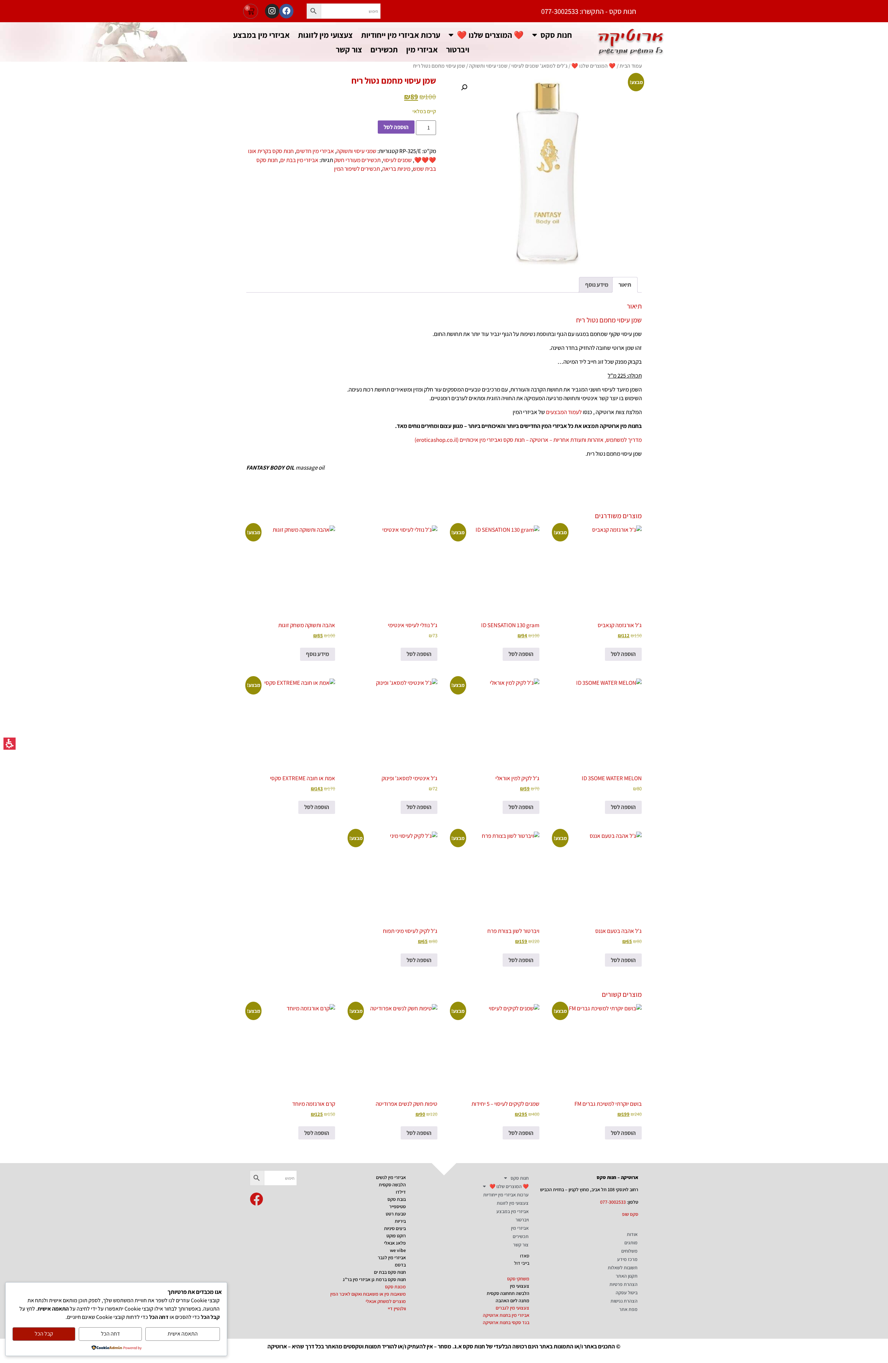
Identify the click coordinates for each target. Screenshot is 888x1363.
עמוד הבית (631, 65)
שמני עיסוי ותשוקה (488, 65)
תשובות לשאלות (623, 1267)
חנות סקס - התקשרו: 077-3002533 (588, 11)
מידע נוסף (317, 654)
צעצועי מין (519, 1286)
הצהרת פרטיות (623, 1284)
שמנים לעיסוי (397, 160)
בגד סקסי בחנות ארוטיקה (506, 1322)
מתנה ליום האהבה (512, 1300)
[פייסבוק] (286, 11)
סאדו (524, 1256)
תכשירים (384, 49)
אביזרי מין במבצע (261, 35)
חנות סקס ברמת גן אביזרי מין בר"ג (374, 1279)
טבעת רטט (396, 1214)
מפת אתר (628, 1309)
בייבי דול (521, 1263)
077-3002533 (613, 1202)
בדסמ (400, 1265)
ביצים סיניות (395, 1228)
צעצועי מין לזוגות (325, 35)
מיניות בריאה (396, 169)
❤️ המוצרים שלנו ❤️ (490, 35)
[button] (314, 11)
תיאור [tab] (624, 284)
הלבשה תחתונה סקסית (508, 1293)
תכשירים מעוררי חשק (357, 160)
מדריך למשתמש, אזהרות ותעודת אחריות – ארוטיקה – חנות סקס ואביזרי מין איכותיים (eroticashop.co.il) (528, 440)
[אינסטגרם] (272, 11)
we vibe (398, 1250)
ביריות (400, 1221)
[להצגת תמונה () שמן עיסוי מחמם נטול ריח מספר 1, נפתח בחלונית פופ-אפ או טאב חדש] (547, 170)
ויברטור (457, 49)
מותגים (631, 1242)
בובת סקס (396, 1199)
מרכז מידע (627, 1259)
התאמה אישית (183, 1333)
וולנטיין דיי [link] (397, 1308)
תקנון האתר (627, 1276)
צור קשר (349, 49)
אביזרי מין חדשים (315, 151)
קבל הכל (44, 1333)
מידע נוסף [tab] (596, 284)
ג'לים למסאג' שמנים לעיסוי (539, 65)
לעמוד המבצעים (564, 412)
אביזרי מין (422, 49)
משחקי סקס (518, 1279)
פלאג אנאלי (395, 1243)
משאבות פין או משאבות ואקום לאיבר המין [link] (368, 1294)
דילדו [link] (401, 1192)
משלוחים (629, 1251)
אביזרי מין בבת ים (299, 160)
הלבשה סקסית (392, 1184)
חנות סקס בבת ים (390, 1272)
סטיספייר (397, 1206)
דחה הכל (110, 1333)
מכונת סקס (395, 1287)
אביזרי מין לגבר (392, 1257)
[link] (256, 1199)
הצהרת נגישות (624, 1301)
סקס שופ (630, 1214)
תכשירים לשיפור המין (357, 169)
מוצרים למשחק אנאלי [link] (386, 1301)
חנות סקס (556, 35)
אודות (632, 1234)
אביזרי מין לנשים (391, 1177)
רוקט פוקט (396, 1235)
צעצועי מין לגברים (512, 1308)
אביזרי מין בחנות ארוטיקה (506, 1315)
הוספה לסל (396, 127)
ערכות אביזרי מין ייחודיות (400, 35)
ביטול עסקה (627, 1292)
